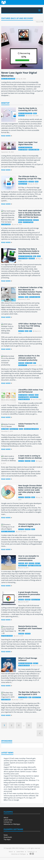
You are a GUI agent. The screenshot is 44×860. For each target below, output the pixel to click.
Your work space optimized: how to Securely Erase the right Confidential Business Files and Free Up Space (30, 213)
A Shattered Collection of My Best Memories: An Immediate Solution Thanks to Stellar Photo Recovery (30, 290)
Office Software (28, 222)
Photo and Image (34, 149)
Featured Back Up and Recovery (17, 18)
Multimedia (28, 363)
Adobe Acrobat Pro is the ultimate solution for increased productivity (29, 357)
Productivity (23, 183)
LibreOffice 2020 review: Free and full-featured (30, 391)
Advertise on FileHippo (12, 824)
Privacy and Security (7, 531)
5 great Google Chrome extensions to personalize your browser (29, 594)
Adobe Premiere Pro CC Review (28, 425)
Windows (21, 115)
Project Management (34, 565)
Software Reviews (24, 399)
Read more (6, 136)
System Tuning (5, 224)
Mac (34, 256)
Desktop (5, 103)
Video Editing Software (31, 429)
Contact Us (8, 822)
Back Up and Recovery (8, 78)
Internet (27, 461)
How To (37, 563)
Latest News (8, 820)
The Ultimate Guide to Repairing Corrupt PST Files (29, 177)
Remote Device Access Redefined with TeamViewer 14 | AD (30, 628)
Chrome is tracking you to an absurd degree (29, 525)
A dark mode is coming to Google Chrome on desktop (30, 457)
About (6, 817)
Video (21, 429)
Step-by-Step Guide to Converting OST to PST (27, 109)
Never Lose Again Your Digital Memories (19, 74)
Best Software (23, 149)
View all (38, 22)
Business (21, 363)
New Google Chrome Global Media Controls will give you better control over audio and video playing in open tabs (30, 489)
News (35, 113)
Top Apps (7, 839)
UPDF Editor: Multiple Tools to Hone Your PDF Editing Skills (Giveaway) (30, 325)
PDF (30, 331)
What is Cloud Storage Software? (27, 659)
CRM (26, 563)
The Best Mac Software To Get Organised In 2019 (29, 693)
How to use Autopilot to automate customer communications (28, 558)
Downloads (8, 837)
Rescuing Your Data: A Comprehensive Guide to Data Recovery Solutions (28, 251)
